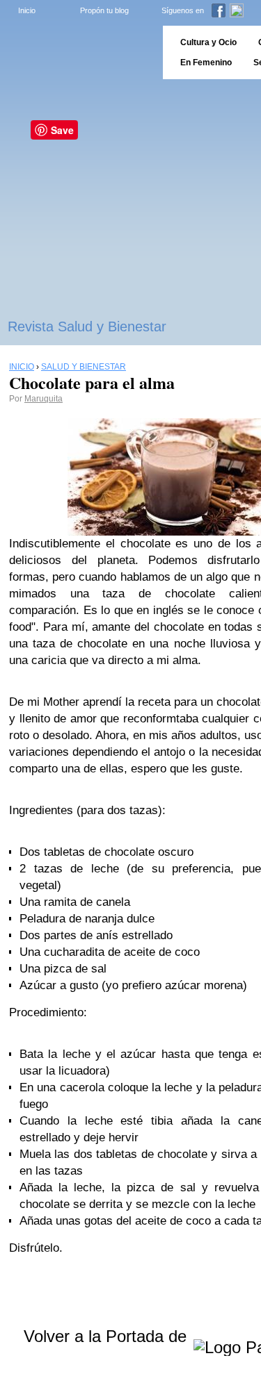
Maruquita (43, 399)
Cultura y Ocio (208, 42)
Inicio (26, 10)
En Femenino (206, 62)
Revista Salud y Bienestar (87, 326)
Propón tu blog (104, 10)
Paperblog (77, 52)
